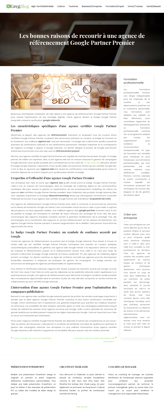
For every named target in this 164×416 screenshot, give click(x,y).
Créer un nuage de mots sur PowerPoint (32, 338)
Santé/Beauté (154, 6)
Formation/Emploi (115, 6)
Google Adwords (91, 162)
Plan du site (82, 406)
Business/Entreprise (92, 6)
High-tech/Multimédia (42, 6)
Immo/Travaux (135, 6)
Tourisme (73, 6)
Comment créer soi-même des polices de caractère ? (94, 340)
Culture (61, 6)
